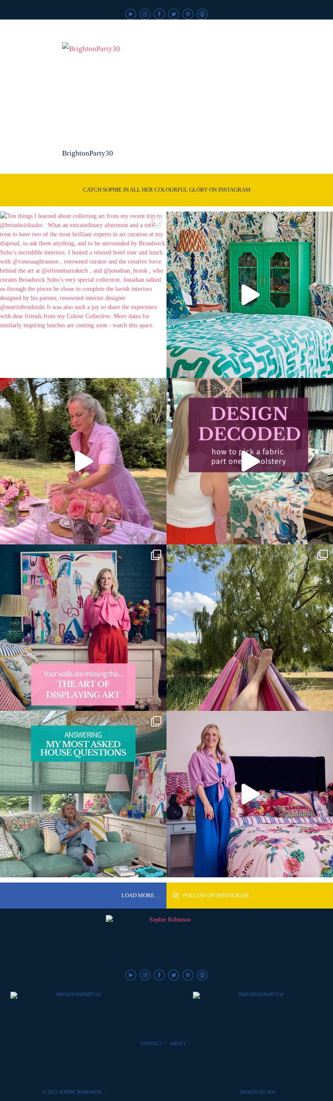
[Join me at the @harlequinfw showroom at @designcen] (249, 461)
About (178, 1043)
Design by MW (258, 1091)
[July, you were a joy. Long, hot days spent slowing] (249, 627)
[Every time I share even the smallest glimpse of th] (83, 794)
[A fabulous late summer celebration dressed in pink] (83, 461)
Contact (151, 1043)
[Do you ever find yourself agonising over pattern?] (249, 295)
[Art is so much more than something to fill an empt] (83, 627)
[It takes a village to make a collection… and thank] (249, 794)
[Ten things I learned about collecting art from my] (83, 295)
